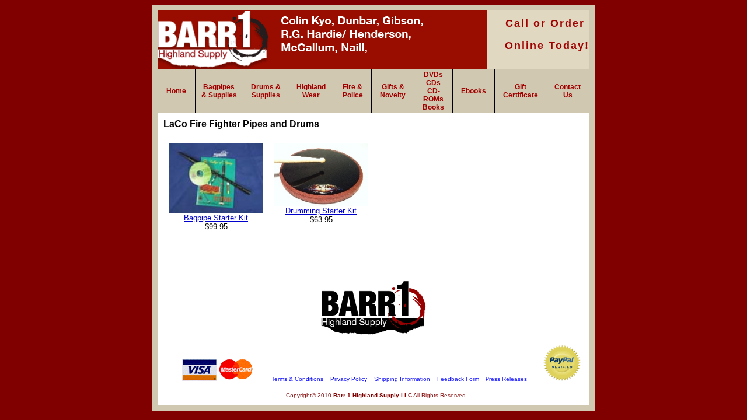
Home (176, 91)
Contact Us (567, 91)
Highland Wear (311, 91)
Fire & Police (353, 91)
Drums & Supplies (266, 91)
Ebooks (473, 91)
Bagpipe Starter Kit (216, 218)
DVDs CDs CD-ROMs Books (433, 91)
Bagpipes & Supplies (219, 91)
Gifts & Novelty (393, 91)
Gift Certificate (520, 91)
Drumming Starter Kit (321, 210)
